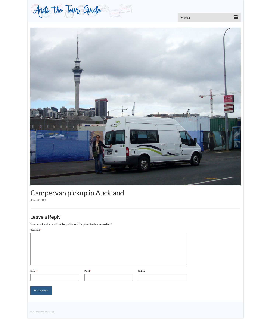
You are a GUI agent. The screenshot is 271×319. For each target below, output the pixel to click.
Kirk (37, 200)
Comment (35, 230)
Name (33, 271)
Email (87, 271)
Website (142, 271)
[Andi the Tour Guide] (81, 11)
